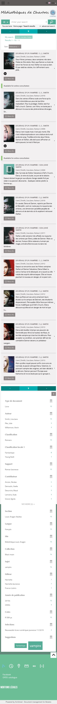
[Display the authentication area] (9, 3)
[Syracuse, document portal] (28, 13)
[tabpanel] (28, 340)
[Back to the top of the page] (53, 655)
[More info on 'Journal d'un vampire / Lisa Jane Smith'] (9, 169)
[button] (46, 3)
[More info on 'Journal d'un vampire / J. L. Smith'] (9, 100)
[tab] (4, 666)
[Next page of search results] (47, 31)
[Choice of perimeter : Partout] (5, 22)
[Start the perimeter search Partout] (52, 22)
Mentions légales (9, 687)
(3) (27, 504)
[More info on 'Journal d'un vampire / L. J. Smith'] (9, 60)
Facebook (7, 674)
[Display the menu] (3, 3)
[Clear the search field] (46, 22)
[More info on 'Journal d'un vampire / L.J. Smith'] (9, 205)
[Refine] (28, 31)
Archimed (18, 702)
